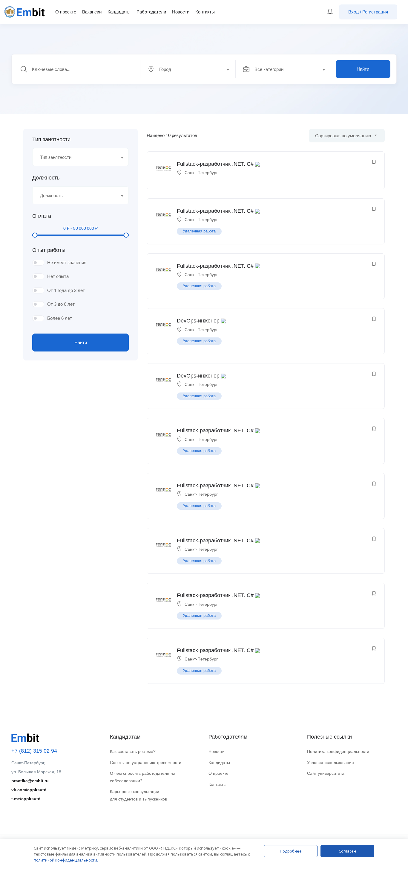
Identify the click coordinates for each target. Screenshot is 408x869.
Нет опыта (58, 276)
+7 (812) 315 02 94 (34, 751)
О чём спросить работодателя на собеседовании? (142, 777)
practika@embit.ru (30, 780)
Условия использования (330, 762)
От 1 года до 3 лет (66, 290)
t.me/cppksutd (26, 798)
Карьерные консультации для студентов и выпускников (138, 795)
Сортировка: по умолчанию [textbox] (343, 135)
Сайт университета (325, 773)
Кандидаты (119, 11)
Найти (363, 68)
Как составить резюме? (133, 751)
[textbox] (187, 69)
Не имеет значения (66, 262)
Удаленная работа (199, 231)
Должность (45, 177)
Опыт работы (48, 250)
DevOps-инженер (198, 321)
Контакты (205, 11)
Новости (180, 11)
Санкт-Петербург (201, 172)
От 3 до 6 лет (61, 304)
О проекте (65, 11)
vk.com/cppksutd (29, 789)
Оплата (41, 216)
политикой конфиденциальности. (66, 860)
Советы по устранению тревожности (145, 762)
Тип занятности (51, 139)
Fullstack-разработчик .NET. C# (215, 164)
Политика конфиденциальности (338, 751)
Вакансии (92, 11)
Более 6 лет (59, 318)
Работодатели (151, 11)
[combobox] (191, 69)
